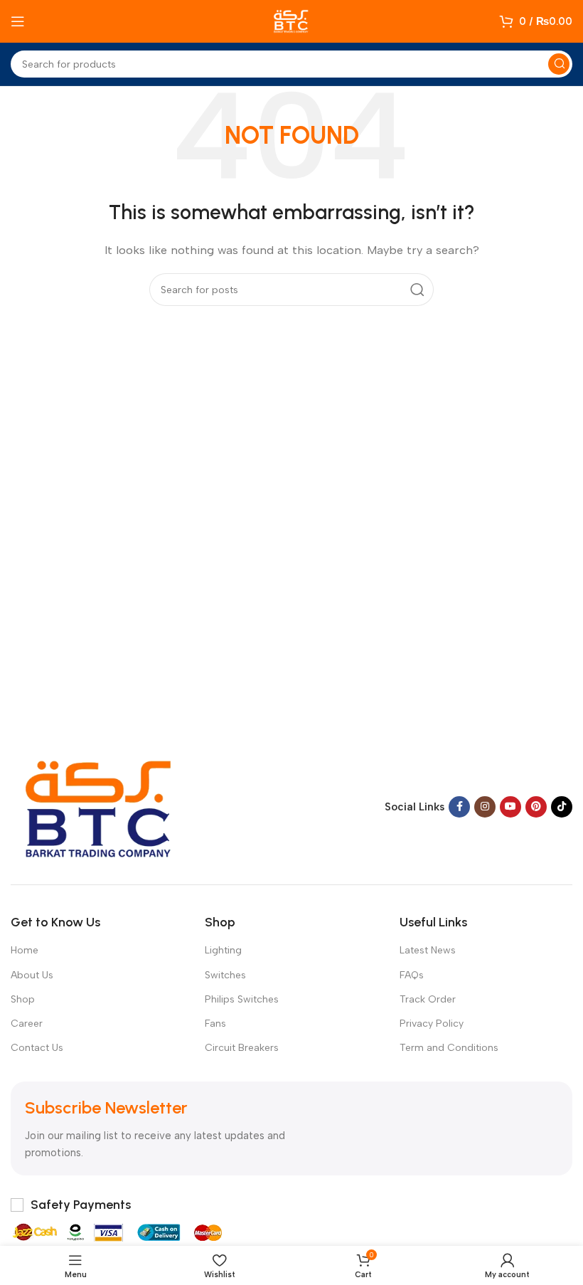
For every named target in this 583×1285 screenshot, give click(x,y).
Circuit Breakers (242, 1048)
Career (27, 1023)
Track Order (428, 999)
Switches (225, 975)
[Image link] (99, 805)
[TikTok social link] (561, 807)
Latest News (428, 950)
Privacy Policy (432, 1023)
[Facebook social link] (459, 807)
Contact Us (37, 1048)
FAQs (412, 975)
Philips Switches (242, 999)
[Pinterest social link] (536, 807)
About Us (32, 975)
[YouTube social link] (510, 807)
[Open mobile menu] (18, 21)
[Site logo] (291, 20)
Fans (215, 1023)
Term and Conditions (449, 1048)
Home (24, 950)
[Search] (558, 64)
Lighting (223, 950)
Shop (23, 999)
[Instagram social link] (485, 807)
